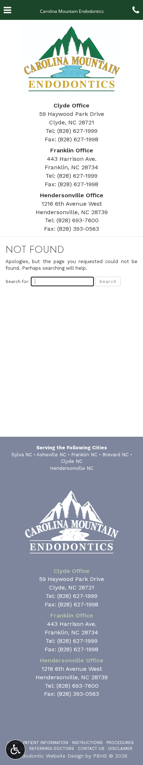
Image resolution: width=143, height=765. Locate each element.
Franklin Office (71, 150)
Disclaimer (120, 748)
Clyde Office (71, 105)
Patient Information (45, 742)
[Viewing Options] (15, 749)
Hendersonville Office (71, 195)
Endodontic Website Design (49, 756)
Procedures (120, 742)
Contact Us (91, 748)
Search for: (17, 281)
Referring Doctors (51, 748)
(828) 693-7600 (77, 220)
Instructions (87, 742)
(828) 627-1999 (77, 130)
